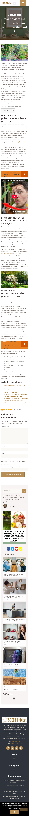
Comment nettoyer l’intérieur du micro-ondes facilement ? (13, 665)
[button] (14, 3)
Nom (3, 447)
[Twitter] (12, 549)
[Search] (24, 491)
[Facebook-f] (8, 748)
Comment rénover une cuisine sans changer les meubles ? (14, 620)
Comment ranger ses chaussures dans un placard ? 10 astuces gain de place (14, 643)
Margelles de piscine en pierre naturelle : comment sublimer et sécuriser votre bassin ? (13, 688)
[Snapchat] (20, 549)
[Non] (24, 809)
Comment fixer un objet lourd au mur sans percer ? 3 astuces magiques (13, 598)
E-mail (3, 453)
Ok (14, 812)
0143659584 (16, 741)
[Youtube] (16, 549)
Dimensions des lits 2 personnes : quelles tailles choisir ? (13, 574)
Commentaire (5, 426)
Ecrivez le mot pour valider (10, 467)
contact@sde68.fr (16, 743)
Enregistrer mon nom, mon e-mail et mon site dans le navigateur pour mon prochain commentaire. (13, 463)
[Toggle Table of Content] (12, 110)
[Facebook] (8, 549)
